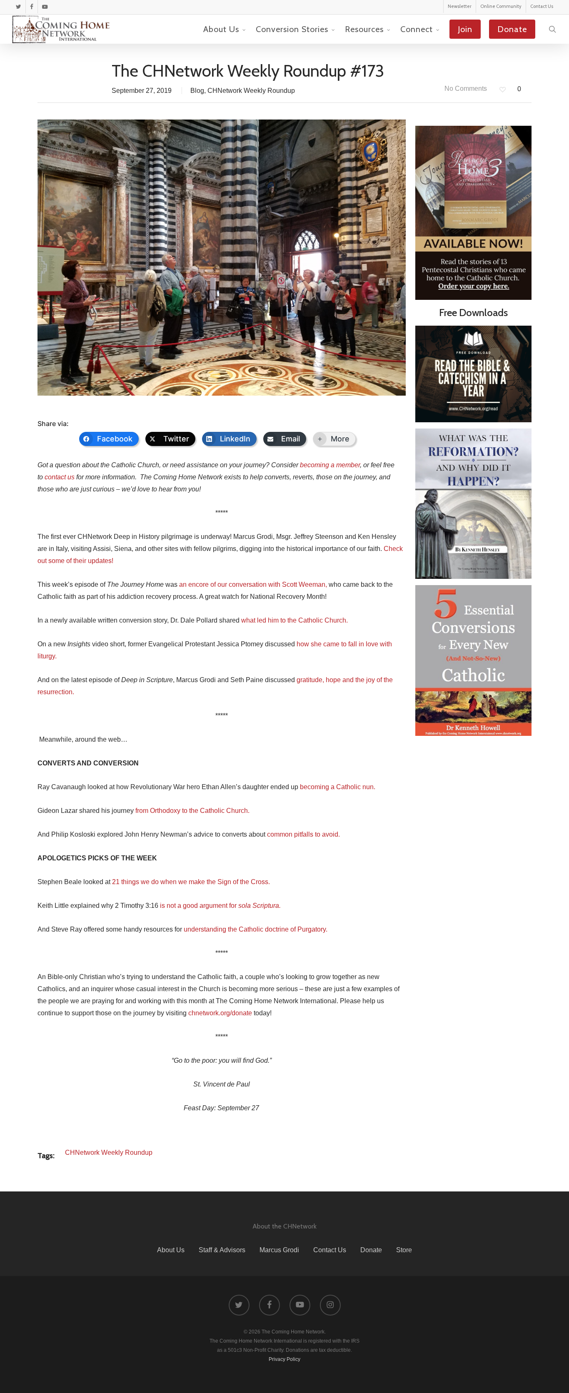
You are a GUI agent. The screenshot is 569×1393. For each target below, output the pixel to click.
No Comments (465, 88)
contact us (60, 477)
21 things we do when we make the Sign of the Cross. (191, 881)
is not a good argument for (220, 905)
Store (404, 1249)
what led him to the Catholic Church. (294, 620)
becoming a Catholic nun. (337, 786)
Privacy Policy (284, 1359)
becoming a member (330, 464)
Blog (197, 90)
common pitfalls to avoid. (303, 834)
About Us (171, 1249)
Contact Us (329, 1249)
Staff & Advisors (222, 1249)
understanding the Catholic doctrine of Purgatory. (255, 929)
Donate (371, 1249)
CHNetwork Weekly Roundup (251, 90)
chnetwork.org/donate (220, 1013)
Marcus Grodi (279, 1249)
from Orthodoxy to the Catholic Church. (192, 810)
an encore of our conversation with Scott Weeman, (253, 584)
